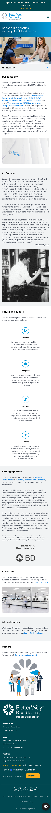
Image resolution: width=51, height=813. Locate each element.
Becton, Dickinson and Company (31, 480)
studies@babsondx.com (33, 633)
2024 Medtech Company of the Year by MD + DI (22, 96)
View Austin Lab (41, 582)
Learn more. (25, 8)
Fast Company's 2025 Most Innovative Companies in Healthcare (21, 104)
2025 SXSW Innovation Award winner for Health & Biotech (21, 99)
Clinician (31, 769)
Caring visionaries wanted (26, 655)
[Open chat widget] (46, 807)
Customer (18, 769)
